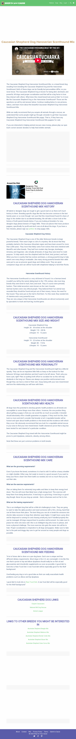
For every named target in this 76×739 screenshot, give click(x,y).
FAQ (29, 732)
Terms (46, 732)
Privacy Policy (37, 732)
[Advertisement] (38, 23)
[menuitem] (51, 3)
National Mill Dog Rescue (38, 607)
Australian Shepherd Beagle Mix (38, 628)
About (18, 732)
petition (31, 229)
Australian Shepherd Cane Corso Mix (38, 643)
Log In (65, 3)
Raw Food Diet (31, 582)
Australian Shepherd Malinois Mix (38, 632)
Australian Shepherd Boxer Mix (38, 639)
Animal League (38, 611)
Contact (24, 732)
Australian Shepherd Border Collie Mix (38, 636)
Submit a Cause (55, 732)
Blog (61, 3)
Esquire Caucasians (38, 604)
